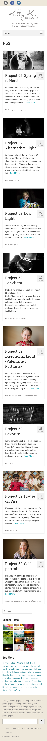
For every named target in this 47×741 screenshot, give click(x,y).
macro (38, 675)
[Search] (41, 721)
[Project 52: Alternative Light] (23, 128)
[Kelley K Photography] (23, 14)
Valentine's (33, 395)
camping (6, 666)
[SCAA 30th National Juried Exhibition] (8, 640)
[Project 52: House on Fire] (23, 481)
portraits (27, 395)
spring (26, 110)
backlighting (10, 318)
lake (29, 672)
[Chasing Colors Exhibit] (18, 627)
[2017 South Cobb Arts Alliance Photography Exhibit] (18, 634)
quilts (11, 530)
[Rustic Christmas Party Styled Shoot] (29, 647)
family (5, 669)
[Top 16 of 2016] (29, 640)
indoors (8, 180)
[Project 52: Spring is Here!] (23, 60)
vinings (5, 690)
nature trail (7, 678)
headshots (14, 601)
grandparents (26, 669)
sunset (24, 687)
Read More (30, 103)
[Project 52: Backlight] (23, 263)
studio (9, 687)
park (10, 110)
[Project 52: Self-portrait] (23, 549)
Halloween (38, 669)
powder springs (24, 681)
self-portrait (33, 601)
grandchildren (14, 669)
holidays (14, 395)
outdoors (16, 678)
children (16, 318)
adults (8, 601)
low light (13, 180)
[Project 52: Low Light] (23, 198)
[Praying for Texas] (29, 634)
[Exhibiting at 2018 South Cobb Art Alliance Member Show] (8, 634)
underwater (32, 687)
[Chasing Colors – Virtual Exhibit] (8, 627)
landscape (37, 672)
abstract (6, 663)
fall (38, 666)
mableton (31, 675)
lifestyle (6, 675)
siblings (11, 684)
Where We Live (15, 690)
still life (11, 463)
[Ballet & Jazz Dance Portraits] (18, 647)
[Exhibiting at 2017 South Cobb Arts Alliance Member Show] (18, 640)
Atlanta (20, 663)
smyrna (21, 110)
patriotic (34, 678)
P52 (7, 110)
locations (13, 675)
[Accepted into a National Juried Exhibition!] (8, 647)
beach (32, 663)
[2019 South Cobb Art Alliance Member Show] (29, 627)
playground (15, 110)
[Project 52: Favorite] (23, 414)
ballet (26, 663)
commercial (23, 666)
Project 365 (36, 681)
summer (16, 687)
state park (34, 684)
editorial (33, 666)
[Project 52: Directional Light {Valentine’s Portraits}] (23, 336)
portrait (5, 681)
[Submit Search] (4, 611)
